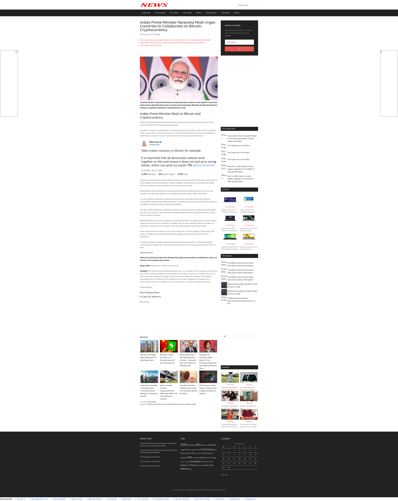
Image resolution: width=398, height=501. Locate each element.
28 (255, 463)
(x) (16, 52)
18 (239, 459)
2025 (189, 445)
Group (182, 453)
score (202, 462)
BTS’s (206, 445)
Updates (206, 465)
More (198, 458)
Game (211, 449)
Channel (212, 445)
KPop (207, 453)
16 (229, 459)
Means (175, 404)
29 (223, 467)
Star (211, 462)
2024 (183, 444)
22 (223, 463)
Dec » (226, 475)
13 (250, 455)
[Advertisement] (179, 53)
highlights (188, 453)
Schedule (195, 461)
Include (169, 404)
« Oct (222, 475)
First (190, 450)
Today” (197, 465)
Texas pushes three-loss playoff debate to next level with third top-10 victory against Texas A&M (175, 40)
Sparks (207, 462)
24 (234, 463)
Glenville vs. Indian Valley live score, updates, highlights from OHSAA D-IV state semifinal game (241, 169)
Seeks (194, 404)
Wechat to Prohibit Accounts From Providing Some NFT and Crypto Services (167, 359)
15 (223, 459)
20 (250, 459)
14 (255, 455)
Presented (187, 404)
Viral (211, 465)
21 (255, 459)
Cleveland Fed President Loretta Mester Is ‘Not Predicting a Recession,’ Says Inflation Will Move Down (208, 361)
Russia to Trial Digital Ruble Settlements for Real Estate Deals (148, 357)
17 (234, 459)
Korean (203, 453)
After (198, 444)
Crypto (165, 404)
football (194, 450)
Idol (193, 453)
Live (189, 457)
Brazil (160, 404)
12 (245, 455)
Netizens (203, 458)
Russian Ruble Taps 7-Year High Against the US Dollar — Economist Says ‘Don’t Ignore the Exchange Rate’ (188, 360)
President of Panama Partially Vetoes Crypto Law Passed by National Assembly (188, 389)
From (204, 449)
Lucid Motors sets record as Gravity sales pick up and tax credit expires (241, 264)
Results (188, 462)
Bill (157, 404)
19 (245, 459)
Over (208, 458)
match (194, 458)
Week (189, 469)
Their (187, 465)
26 (245, 463)
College (182, 450)
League (183, 458)
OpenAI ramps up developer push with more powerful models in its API (241, 301)
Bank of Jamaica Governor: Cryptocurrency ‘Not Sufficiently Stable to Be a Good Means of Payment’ (168, 392)
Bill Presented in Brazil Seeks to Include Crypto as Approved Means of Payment (208, 389)
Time (192, 465)
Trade (201, 465)
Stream (183, 465)
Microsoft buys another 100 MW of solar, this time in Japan (242, 285)
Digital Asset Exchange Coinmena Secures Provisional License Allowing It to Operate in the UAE (149, 390)
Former (199, 450)
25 (239, 463)
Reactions (183, 462)
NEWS (159, 4)
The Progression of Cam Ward (151, 45)
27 (250, 463)
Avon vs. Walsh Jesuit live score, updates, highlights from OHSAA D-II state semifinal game (241, 179)
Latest (211, 453)
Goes (215, 450)
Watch (183, 469)
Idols (196, 453)
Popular (213, 458)
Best (202, 445)
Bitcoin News (152, 402)
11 (239, 455)
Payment (181, 404)
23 (229, 463)
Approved (152, 404)
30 (229, 467)
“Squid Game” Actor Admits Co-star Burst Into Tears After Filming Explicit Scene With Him (172, 43)
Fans (186, 450)
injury (199, 453)
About (193, 445)
